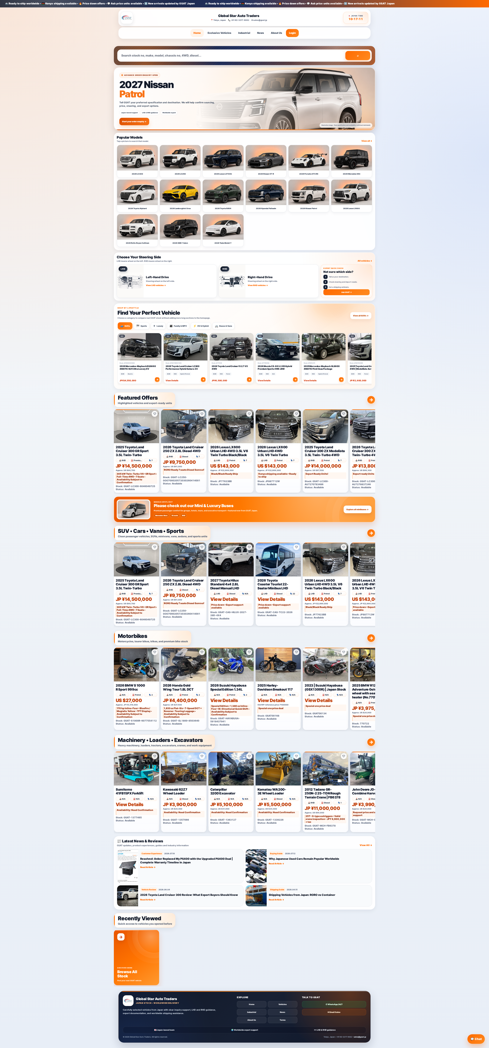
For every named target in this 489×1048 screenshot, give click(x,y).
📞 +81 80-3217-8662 (238, 20)
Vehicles (283, 1004)
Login (292, 32)
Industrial (244, 32)
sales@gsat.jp (360, 1037)
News (260, 32)
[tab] (125, 326)
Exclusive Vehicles (219, 32)
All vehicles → (365, 260)
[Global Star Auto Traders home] (127, 18)
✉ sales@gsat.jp (259, 20)
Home (197, 32)
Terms (283, 1020)
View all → (366, 141)
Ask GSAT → (346, 292)
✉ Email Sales (334, 1012)
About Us (276, 32)
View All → (366, 845)
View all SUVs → (361, 315)
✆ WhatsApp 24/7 (334, 1004)
